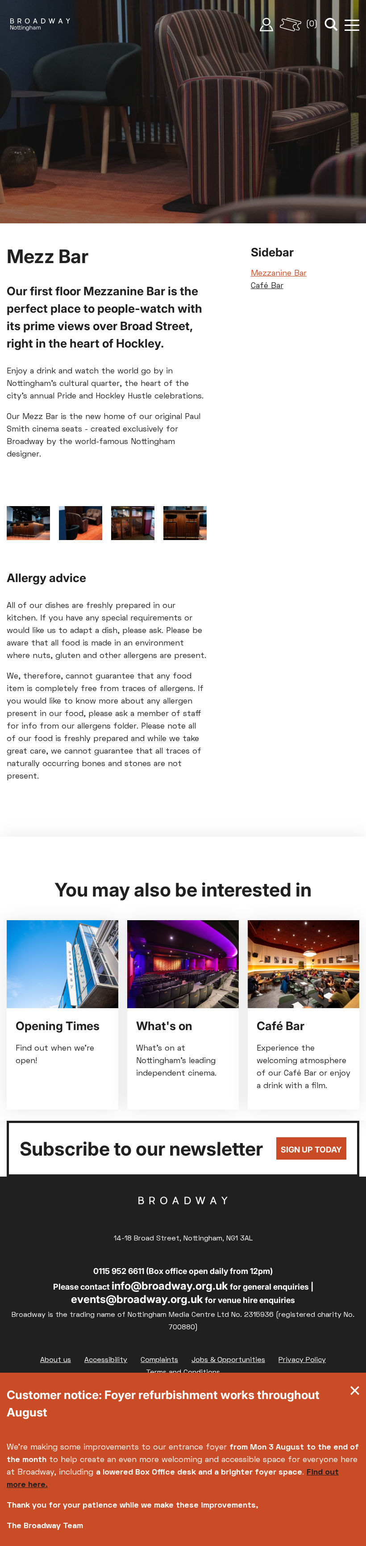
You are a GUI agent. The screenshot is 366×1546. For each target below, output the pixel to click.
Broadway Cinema (183, 1214)
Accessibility (105, 1360)
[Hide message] (354, 1392)
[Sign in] (266, 24)
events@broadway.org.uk (137, 1299)
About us (55, 1360)
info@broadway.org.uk (170, 1285)
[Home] (40, 24)
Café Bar (267, 286)
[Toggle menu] (352, 24)
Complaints (159, 1360)
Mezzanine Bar (279, 273)
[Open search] (331, 24)
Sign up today (311, 1149)
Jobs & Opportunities (228, 1360)
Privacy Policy (302, 1360)
